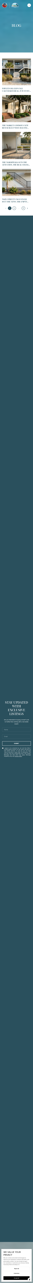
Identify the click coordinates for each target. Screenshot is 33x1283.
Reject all (16, 1268)
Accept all (16, 1278)
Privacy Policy (18, 756)
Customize (16, 1273)
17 (23, 208)
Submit (16, 743)
